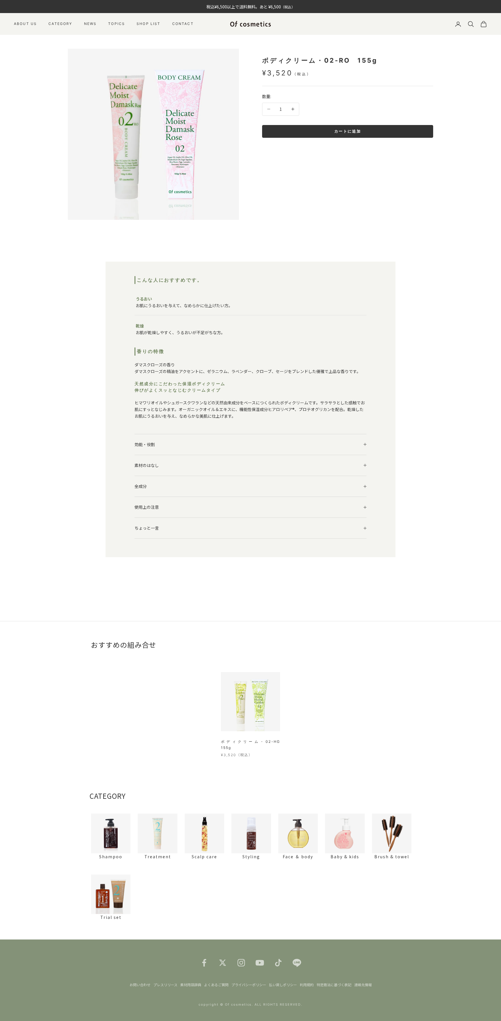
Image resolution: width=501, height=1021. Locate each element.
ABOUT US (25, 23)
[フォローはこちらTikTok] (278, 962)
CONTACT (183, 23)
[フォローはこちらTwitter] (222, 962)
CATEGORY (60, 23)
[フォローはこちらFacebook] (204, 962)
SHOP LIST (148, 23)
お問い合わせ (140, 984)
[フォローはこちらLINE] (297, 962)
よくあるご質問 (216, 984)
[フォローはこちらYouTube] (259, 962)
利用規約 (307, 984)
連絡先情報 (363, 984)
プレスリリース (165, 984)
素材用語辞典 (190, 984)
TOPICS (116, 23)
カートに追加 (347, 131)
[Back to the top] (488, 1008)
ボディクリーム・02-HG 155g (250, 744)
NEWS (90, 23)
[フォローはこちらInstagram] (241, 962)
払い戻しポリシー (283, 984)
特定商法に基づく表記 (334, 984)
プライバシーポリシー (248, 984)
